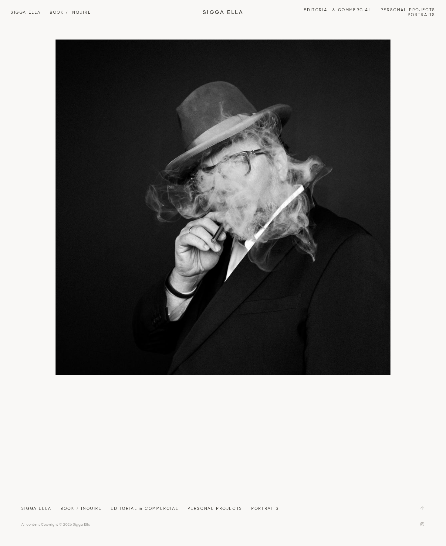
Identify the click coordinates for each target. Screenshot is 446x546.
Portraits (421, 14)
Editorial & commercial (337, 9)
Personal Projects (407, 9)
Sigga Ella (26, 12)
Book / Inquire (70, 12)
